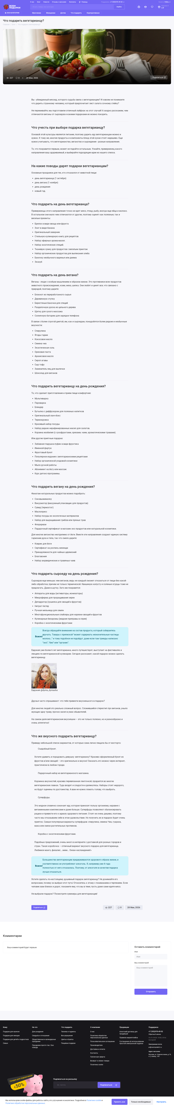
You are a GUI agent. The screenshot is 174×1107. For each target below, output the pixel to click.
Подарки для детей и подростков (16, 1039)
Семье (5, 1043)
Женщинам (50, 13)
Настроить (161, 1102)
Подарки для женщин (11, 1036)
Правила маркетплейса (128, 1038)
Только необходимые (141, 1102)
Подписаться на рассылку (65, 1079)
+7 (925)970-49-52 (111, 2)
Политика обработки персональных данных (99, 1037)
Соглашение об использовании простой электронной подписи (131, 1042)
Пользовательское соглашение (102, 1041)
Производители (96, 1045)
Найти (119, 7)
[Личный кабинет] (139, 7)
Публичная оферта (97, 1057)
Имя (136, 952)
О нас (92, 1032)
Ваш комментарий (141, 963)
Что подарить (76, 13)
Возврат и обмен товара (99, 1061)
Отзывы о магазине (59, 2)
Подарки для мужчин (11, 1032)
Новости (46, 2)
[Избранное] (152, 7)
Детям (63, 13)
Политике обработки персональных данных (25, 1103)
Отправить (151, 991)
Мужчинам (36, 13)
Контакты (72, 2)
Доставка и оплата (97, 1049)
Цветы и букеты (67, 1039)
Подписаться (106, 1085)
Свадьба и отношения (40, 1036)
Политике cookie (94, 1100)
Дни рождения (37, 1032)
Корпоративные (93, 13)
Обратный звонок (155, 1034)
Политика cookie (96, 1065)
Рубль (164, 2)
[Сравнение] (145, 7)
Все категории (13, 13)
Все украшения (67, 1036)
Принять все (119, 1102)
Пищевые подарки (68, 1043)
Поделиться (157, 77)
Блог (38, 2)
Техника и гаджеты (68, 1032)
